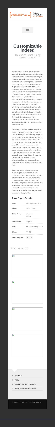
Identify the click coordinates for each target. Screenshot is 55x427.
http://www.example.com (34, 227)
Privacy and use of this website (25, 388)
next (31, 237)
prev (27, 237)
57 (30, 232)
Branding (29, 214)
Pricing (17, 380)
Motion (28, 216)
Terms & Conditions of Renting (25, 384)
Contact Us (18, 376)
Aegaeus (29, 221)
